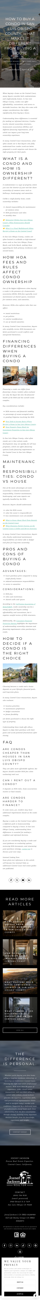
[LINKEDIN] (17, 1245)
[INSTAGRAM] (10, 1245)
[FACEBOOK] (4, 1245)
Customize (20, 1288)
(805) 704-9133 (20, 1195)
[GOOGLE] (35, 1245)
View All (20, 1030)
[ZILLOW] (20, 1251)
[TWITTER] (29, 1245)
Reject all (20, 1282)
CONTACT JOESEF (20, 1132)
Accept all (20, 1294)
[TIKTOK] (23, 1245)
